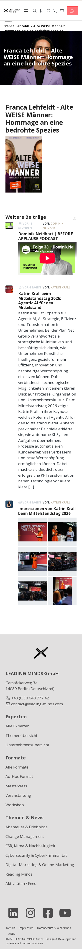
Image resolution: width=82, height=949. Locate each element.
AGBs (11, 934)
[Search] (34, 10)
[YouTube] (67, 913)
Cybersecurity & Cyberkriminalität (36, 855)
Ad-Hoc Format (19, 776)
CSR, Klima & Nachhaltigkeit (30, 845)
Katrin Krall (60, 287)
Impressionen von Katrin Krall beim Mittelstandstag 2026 (47, 511)
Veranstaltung (18, 795)
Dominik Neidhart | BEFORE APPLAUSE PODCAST (45, 236)
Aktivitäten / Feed (21, 883)
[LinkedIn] (15, 913)
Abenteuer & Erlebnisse (26, 826)
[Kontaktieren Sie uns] (72, 10)
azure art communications (26, 943)
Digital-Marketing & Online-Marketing (39, 864)
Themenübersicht (21, 735)
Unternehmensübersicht (27, 744)
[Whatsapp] (48, 10)
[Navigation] (27, 10)
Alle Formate (16, 767)
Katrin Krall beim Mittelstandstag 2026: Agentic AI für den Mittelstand (39, 300)
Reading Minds (19, 874)
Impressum (26, 928)
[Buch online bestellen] (23, 163)
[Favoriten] (41, 10)
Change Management (24, 836)
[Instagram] (32, 913)
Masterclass (16, 786)
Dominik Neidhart (53, 226)
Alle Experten (17, 726)
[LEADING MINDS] (12, 10)
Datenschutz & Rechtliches (54, 928)
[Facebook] (49, 913)
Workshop (14, 804)
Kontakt (10, 928)
